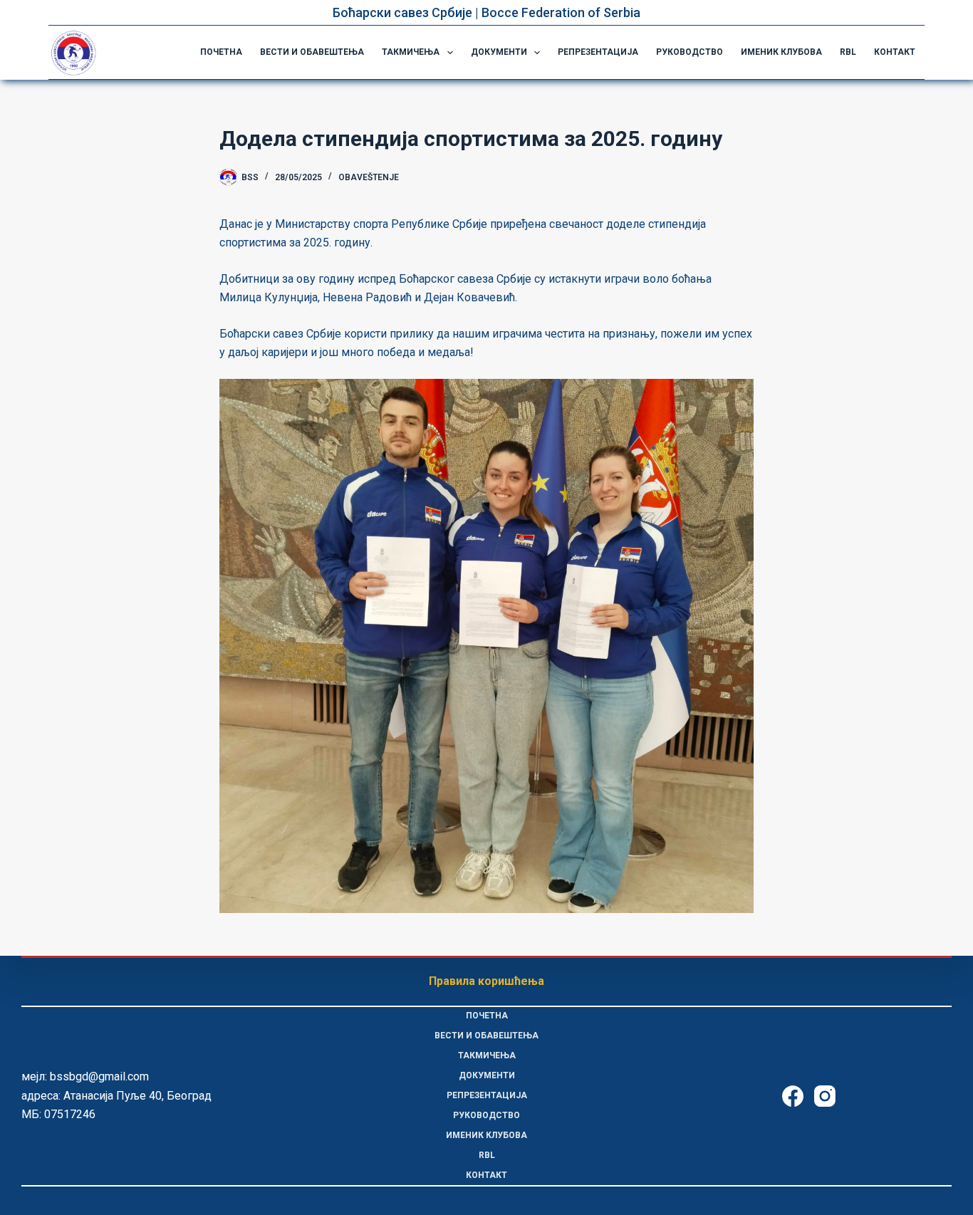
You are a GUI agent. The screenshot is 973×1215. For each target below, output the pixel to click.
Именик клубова (781, 52)
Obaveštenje (368, 177)
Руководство (689, 52)
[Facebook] (792, 1096)
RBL (848, 52)
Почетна (221, 52)
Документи (499, 52)
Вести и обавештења (312, 52)
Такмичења (410, 52)
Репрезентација (598, 52)
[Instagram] (825, 1096)
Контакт (894, 52)
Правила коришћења (486, 981)
